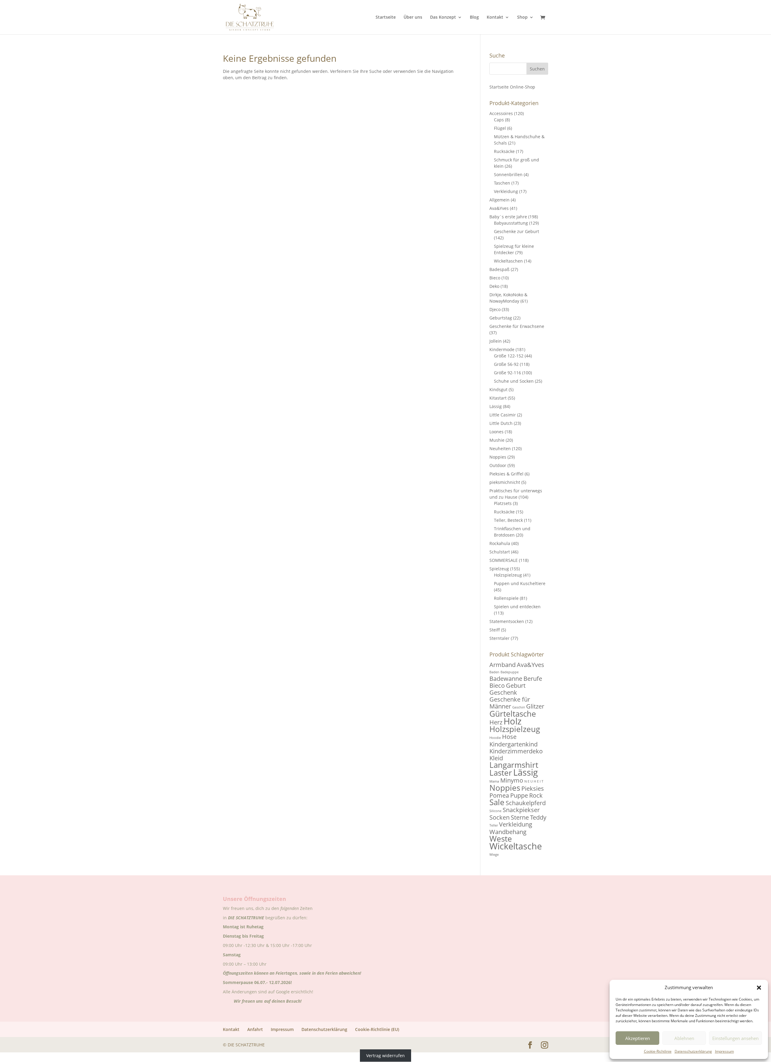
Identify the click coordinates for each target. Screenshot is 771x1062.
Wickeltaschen (508, 261)
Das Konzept (443, 17)
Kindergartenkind (513, 744)
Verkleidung (506, 191)
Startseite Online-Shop (512, 87)
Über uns (413, 17)
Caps (499, 120)
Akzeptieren (637, 1038)
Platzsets (503, 503)
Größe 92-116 (507, 372)
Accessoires (501, 113)
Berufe (532, 678)
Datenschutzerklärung (693, 1051)
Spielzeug (499, 568)
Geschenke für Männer (509, 702)
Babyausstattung (511, 223)
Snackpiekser (521, 810)
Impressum (724, 1051)
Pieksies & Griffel (506, 474)
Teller (493, 825)
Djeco (495, 309)
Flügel (500, 128)
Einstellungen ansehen (735, 1038)
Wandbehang (507, 832)
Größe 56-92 (506, 364)
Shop (522, 17)
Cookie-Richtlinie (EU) (377, 1029)
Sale (496, 802)
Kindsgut (498, 389)
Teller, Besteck (508, 520)
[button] (759, 988)
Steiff (494, 630)
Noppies (497, 457)
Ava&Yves (499, 208)
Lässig (495, 406)
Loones (496, 431)
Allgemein (499, 200)
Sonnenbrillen (508, 174)
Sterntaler (499, 638)
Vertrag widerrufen (385, 1055)
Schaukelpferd (526, 803)
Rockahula (499, 543)
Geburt (516, 685)
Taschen (502, 183)
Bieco (494, 278)
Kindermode (501, 349)
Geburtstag (500, 318)
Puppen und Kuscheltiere (519, 583)
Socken (499, 817)
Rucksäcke (504, 151)
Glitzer (535, 706)
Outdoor (497, 465)
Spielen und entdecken (517, 606)
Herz (495, 722)
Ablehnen (684, 1038)
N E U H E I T (533, 781)
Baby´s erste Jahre (508, 217)
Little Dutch (501, 423)
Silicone (495, 811)
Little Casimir (502, 415)
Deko (494, 286)
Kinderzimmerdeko (516, 751)
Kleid (496, 758)
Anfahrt (255, 1029)
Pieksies (532, 788)
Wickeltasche (515, 846)
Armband (502, 665)
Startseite (386, 17)
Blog (474, 17)
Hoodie (495, 738)
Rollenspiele (506, 598)
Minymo (511, 780)
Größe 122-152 (508, 356)
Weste (500, 838)
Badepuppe (510, 672)
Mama (494, 781)
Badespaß (499, 269)
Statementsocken (506, 621)
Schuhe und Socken (514, 381)
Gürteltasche (512, 714)
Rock (536, 795)
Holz (513, 721)
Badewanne (505, 678)
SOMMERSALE (503, 560)
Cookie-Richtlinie (658, 1051)
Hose (509, 737)
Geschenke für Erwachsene (516, 326)
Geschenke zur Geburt (516, 231)
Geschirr (518, 707)
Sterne (520, 817)
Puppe (519, 795)
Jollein (495, 341)
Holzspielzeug (508, 575)
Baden (494, 672)
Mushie (496, 440)
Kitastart (498, 398)
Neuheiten (500, 448)
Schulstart (499, 552)
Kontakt (495, 17)
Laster (500, 773)
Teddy (538, 817)
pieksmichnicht (504, 482)
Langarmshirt (513, 765)
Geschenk (503, 692)
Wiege (494, 854)
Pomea (499, 795)
